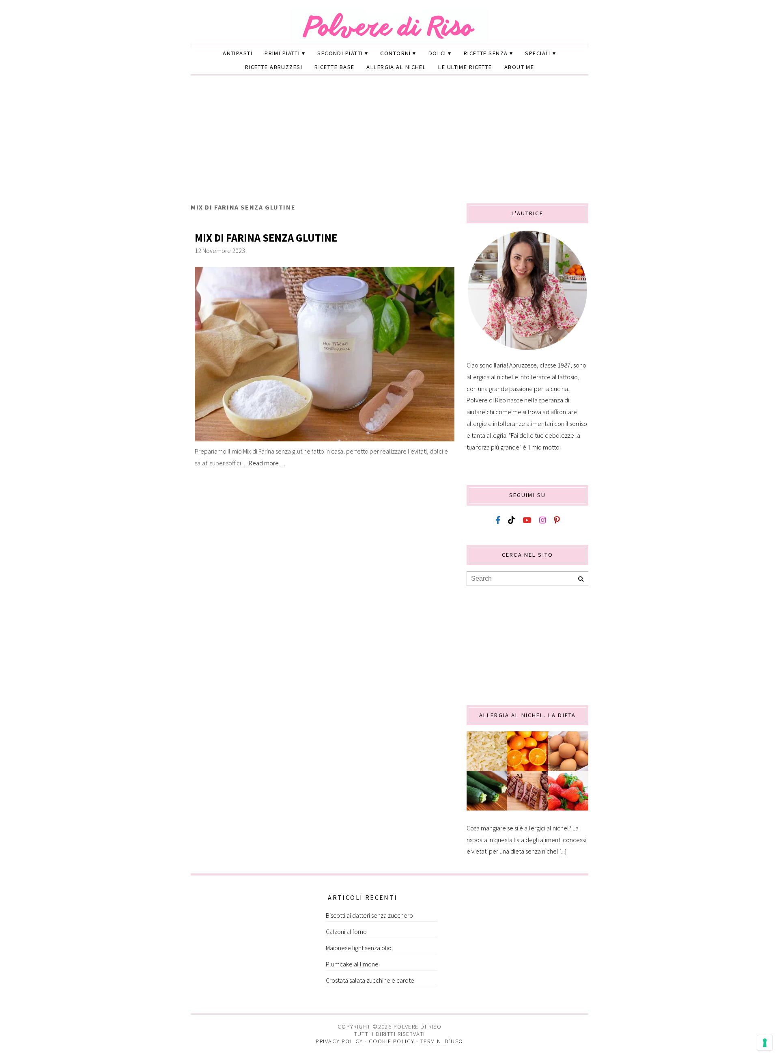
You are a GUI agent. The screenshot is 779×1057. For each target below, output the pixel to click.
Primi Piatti (282, 53)
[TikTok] (511, 520)
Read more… (267, 463)
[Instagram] (542, 520)
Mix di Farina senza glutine (266, 237)
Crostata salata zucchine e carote (370, 980)
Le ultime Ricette (465, 67)
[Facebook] (497, 520)
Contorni (395, 53)
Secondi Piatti (340, 53)
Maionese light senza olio (359, 948)
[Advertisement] (389, 142)
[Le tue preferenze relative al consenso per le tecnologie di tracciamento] (765, 1043)
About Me (519, 67)
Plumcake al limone (352, 964)
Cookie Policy (392, 1041)
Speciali (538, 53)
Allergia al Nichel (396, 67)
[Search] (581, 579)
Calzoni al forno (346, 931)
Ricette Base (334, 67)
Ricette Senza (486, 53)
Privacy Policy (339, 1041)
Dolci (437, 53)
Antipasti (237, 53)
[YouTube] (527, 520)
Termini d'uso (441, 1041)
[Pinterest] (557, 520)
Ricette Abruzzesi (273, 67)
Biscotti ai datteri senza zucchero (369, 915)
